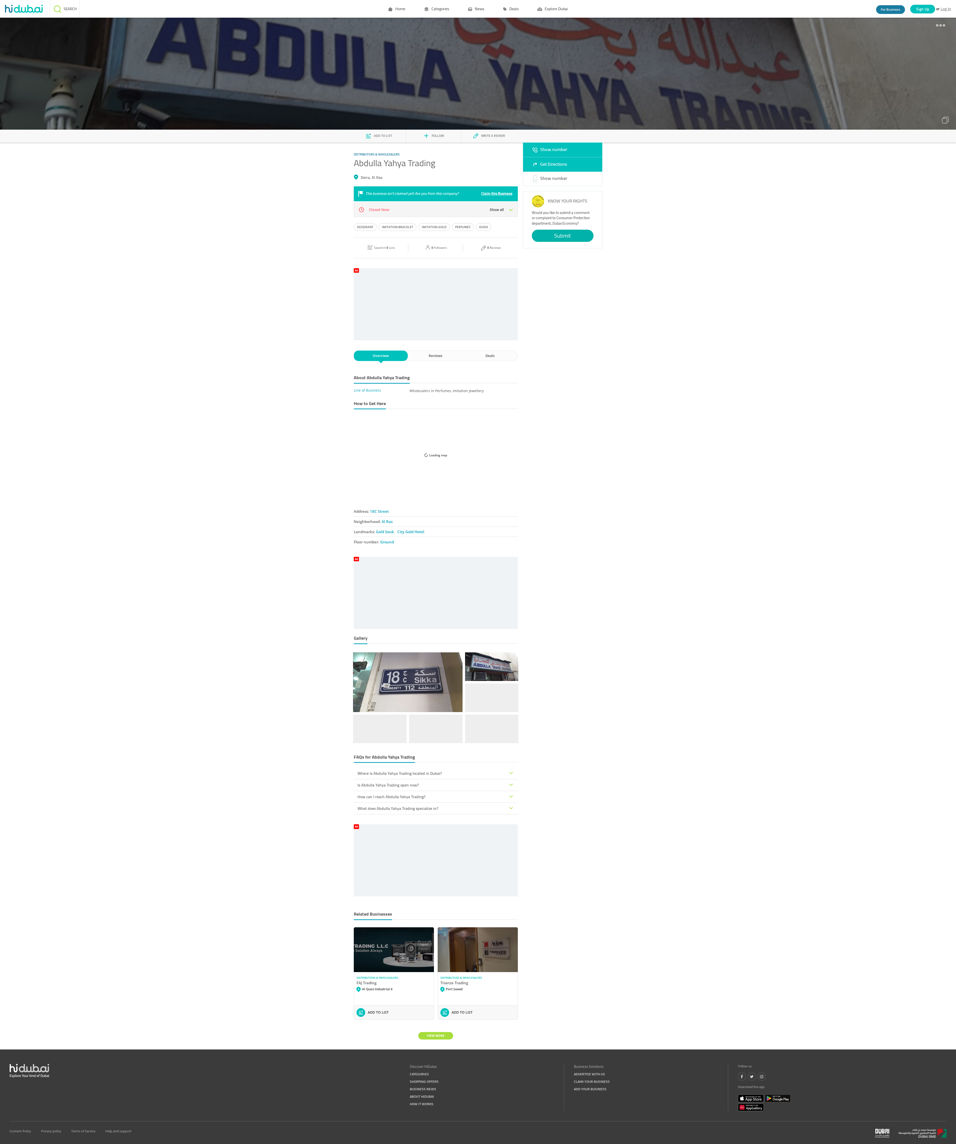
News (479, 8)
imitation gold (434, 227)
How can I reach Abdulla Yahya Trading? (391, 796)
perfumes (463, 227)
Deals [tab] (490, 355)
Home (399, 8)
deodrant (365, 227)
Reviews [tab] (435, 355)
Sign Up (922, 9)
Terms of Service (83, 1131)
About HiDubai (422, 1096)
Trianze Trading (454, 982)
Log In (946, 8)
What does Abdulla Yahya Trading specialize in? (398, 808)
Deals (513, 8)
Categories (439, 8)
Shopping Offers (424, 1081)
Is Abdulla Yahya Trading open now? (388, 785)
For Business (890, 9)
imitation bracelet (397, 227)
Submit (562, 235)
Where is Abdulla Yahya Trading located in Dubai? (400, 773)
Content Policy (20, 1131)
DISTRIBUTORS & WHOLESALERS (377, 978)
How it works (421, 1104)
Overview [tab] (381, 355)
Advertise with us (589, 1074)
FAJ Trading (366, 982)
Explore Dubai (556, 8)
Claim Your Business (592, 1081)
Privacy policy (51, 1131)
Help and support (118, 1131)
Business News (423, 1089)
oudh (483, 227)
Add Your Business (590, 1089)
